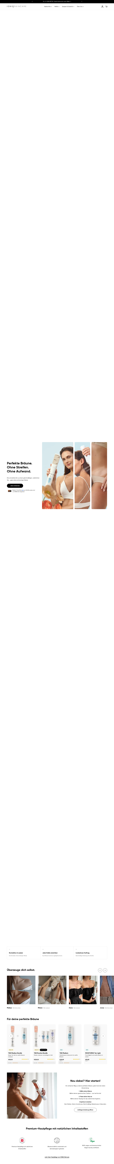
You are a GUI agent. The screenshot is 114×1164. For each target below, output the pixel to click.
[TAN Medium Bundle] (18, 1036)
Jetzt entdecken (15, 486)
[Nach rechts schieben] (105, 970)
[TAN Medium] (69, 1036)
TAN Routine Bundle (40, 1053)
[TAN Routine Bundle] (44, 1036)
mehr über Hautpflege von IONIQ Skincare (57, 1157)
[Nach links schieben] (100, 970)
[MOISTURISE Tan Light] (95, 1036)
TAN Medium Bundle (15, 1053)
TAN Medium (64, 1053)
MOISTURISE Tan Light (93, 1053)
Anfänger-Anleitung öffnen (85, 1110)
